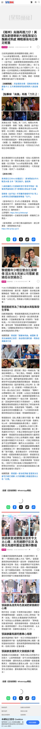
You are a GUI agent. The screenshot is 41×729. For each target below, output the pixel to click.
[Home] (9, 2)
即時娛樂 (4, 47)
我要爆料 (23, 715)
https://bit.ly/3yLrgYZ (10, 229)
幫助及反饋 (23, 711)
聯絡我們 (4, 707)
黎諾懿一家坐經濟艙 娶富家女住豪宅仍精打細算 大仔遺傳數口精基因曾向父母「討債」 (20, 476)
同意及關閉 (32, 722)
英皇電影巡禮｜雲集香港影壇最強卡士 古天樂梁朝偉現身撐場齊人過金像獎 (20, 87)
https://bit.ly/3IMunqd (19, 213)
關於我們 (4, 711)
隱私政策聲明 (6, 715)
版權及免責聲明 (25, 707)
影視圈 (4, 281)
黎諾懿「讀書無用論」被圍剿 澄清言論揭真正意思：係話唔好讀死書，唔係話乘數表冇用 (20, 338)
